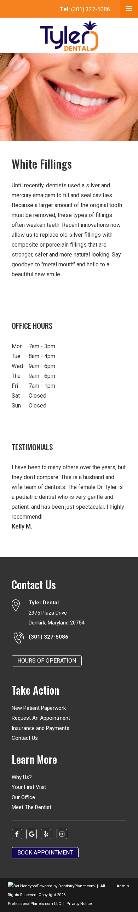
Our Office (23, 797)
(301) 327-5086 (85, 9)
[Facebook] (17, 834)
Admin (122, 886)
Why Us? (22, 777)
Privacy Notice (79, 903)
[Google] (31, 834)
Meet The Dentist (31, 807)
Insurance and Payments (40, 728)
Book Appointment (45, 852)
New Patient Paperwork (39, 708)
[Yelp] (46, 834)
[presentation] (22, 886)
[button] (129, 9)
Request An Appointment (41, 718)
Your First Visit (29, 787)
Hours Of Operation (46, 660)
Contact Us (25, 738)
